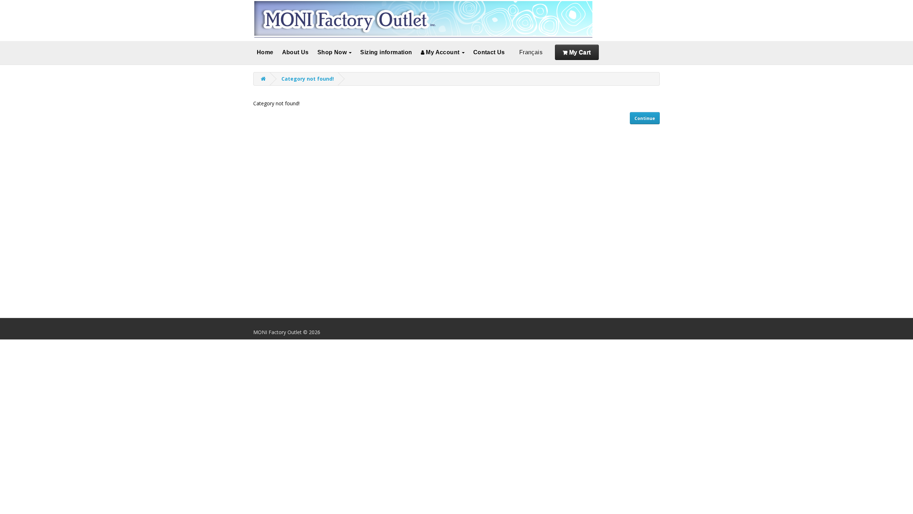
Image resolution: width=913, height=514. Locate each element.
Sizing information (386, 52)
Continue (644, 118)
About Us (295, 52)
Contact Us (489, 52)
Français (530, 52)
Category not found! (307, 78)
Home (265, 52)
